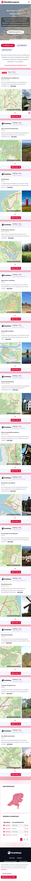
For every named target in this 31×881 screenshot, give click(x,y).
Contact (19, 858)
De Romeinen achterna (8, 230)
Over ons (12, 858)
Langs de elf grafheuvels (8, 685)
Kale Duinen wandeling (8, 280)
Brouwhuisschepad (6, 635)
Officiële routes (8, 45)
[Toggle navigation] (29, 2)
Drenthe (7, 825)
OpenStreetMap (18, 39)
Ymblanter (28, 312)
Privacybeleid (23, 861)
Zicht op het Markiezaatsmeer (10, 432)
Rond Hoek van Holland (8, 483)
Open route (15, 116)
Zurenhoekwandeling (7, 382)
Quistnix (29, 615)
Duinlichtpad (5, 179)
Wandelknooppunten (15, 32)
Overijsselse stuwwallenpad (9, 533)
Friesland (7, 832)
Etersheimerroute (6, 584)
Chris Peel (28, 666)
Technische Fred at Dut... (26, 766)
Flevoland (8, 828)
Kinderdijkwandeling (7, 331)
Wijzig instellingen (7, 873)
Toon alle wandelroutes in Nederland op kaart (16, 65)
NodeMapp (29, 39)
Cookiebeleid (3, 869)
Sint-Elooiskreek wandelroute (10, 78)
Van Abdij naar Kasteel (8, 736)
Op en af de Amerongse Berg (9, 128)
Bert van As (28, 261)
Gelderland (8, 835)
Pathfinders (22, 45)
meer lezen (13, 86)
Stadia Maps (12, 39)
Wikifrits (29, 514)
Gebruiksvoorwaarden (10, 861)
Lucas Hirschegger (27, 362)
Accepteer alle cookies (9, 877)
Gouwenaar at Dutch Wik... (27, 564)
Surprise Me (7, 50)
